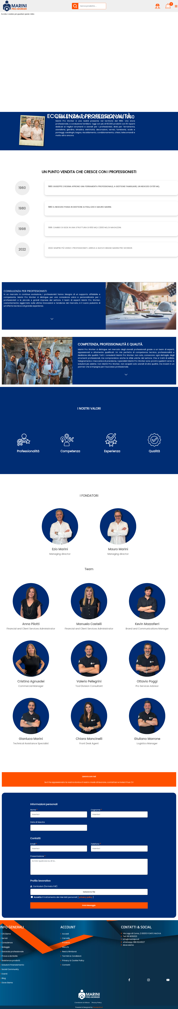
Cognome (96, 809)
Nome (33, 809)
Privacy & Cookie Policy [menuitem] (73, 960)
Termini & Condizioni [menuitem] (71, 956)
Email (33, 843)
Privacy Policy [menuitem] (97, 1003)
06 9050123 (132, 936)
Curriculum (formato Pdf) (45, 886)
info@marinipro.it (131, 939)
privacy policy (85, 897)
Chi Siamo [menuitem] (6, 933)
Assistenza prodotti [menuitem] (10, 960)
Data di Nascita (37, 822)
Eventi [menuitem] (4, 973)
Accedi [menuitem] (65, 933)
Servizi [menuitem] (4, 938)
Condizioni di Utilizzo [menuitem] (82, 1003)
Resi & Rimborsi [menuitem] (69, 951)
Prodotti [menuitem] (66, 942)
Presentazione (37, 856)
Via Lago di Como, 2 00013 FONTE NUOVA (142, 933)
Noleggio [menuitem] (5, 947)
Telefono (96, 843)
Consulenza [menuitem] (7, 942)
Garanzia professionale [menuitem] (12, 951)
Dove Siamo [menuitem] (7, 982)
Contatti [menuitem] (66, 964)
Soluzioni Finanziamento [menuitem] (12, 964)
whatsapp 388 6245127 (134, 942)
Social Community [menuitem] (10, 969)
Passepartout (98, 1007)
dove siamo (128, 945)
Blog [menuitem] (3, 978)
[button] (75, 6)
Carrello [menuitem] (66, 938)
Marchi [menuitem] (65, 947)
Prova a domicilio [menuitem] (9, 956)
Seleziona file (89, 891)
